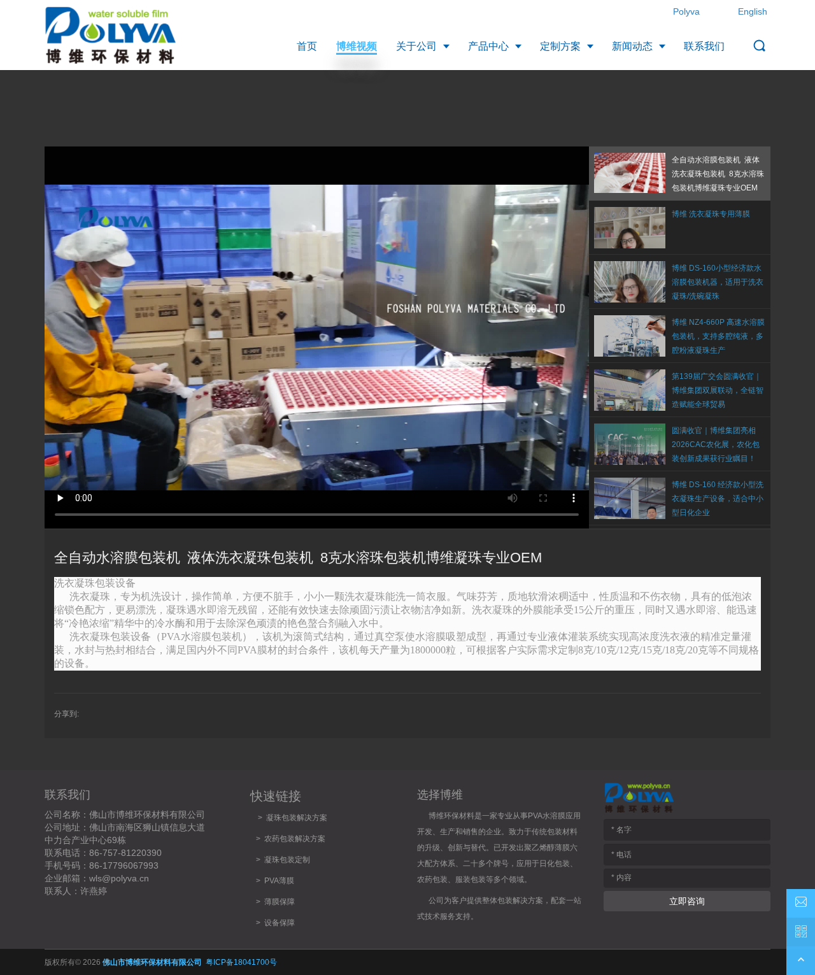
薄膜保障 (279, 901)
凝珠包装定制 (287, 859)
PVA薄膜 (279, 880)
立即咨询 (687, 901)
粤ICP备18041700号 (241, 962)
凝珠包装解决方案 (296, 817)
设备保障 (279, 922)
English (752, 11)
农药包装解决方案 (292, 838)
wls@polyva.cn (119, 878)
